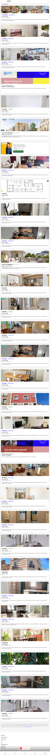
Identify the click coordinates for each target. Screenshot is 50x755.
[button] (23, 12)
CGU (2, 740)
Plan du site (3, 735)
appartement (31, 725)
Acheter (5, 753)
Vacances (35, 753)
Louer (25, 753)
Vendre (15, 753)
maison (28, 725)
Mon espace (45, 753)
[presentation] (2, 7)
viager (30, 724)
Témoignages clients (4, 744)
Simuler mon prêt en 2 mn (18, 151)
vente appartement (19, 724)
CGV (2, 742)
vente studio (24, 724)
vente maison (15, 724)
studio (34, 725)
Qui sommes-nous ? (4, 737)
